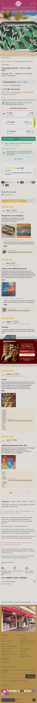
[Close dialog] (35, 340)
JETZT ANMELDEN (27, 355)
